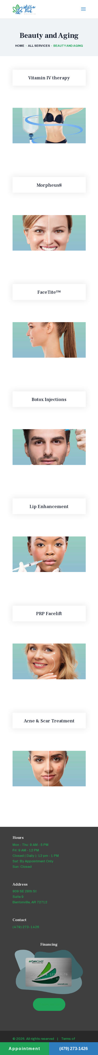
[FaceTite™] (42, 340)
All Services (39, 45)
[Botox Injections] (42, 447)
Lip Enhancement (49, 506)
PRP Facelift (49, 613)
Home (19, 45)
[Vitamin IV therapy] (42, 126)
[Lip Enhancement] (42, 554)
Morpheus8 (49, 185)
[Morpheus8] (42, 233)
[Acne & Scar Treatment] (42, 768)
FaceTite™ (49, 292)
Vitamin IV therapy (49, 78)
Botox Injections (49, 399)
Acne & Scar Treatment (49, 721)
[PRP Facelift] (42, 661)
